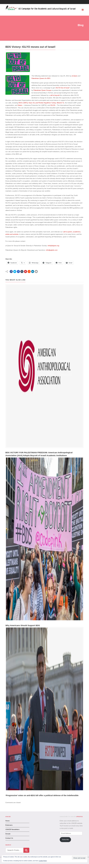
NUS (20, 103)
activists (15, 234)
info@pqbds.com (52, 250)
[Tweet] (14, 271)
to (53, 95)
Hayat (46, 103)
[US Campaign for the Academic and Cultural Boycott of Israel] (40, 8)
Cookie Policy (43, 861)
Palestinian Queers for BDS (40, 78)
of (64, 88)
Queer (43, 90)
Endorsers (8, 825)
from (49, 103)
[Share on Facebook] (11, 271)
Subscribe (65, 839)
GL (34, 103)
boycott (56, 95)
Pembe (40, 103)
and (36, 103)
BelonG (59, 103)
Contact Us (9, 838)
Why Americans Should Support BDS (22, 625)
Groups (48, 90)
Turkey (53, 103)
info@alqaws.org (53, 245)
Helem (20, 105)
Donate (7, 834)
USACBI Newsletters (12, 829)
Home (7, 821)
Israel (67, 88)
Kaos (30, 103)
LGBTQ (25, 103)
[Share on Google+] (18, 271)
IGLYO (58, 88)
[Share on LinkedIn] (32, 271)
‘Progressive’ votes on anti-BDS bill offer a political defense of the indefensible (41, 795)
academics (76, 232)
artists (7, 234)
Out (62, 88)
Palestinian (37, 90)
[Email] (36, 271)
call (51, 95)
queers (69, 232)
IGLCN (52, 105)
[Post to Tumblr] (21, 271)
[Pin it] (25, 271)
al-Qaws (74, 76)
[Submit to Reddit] (29, 271)
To (63, 103)
